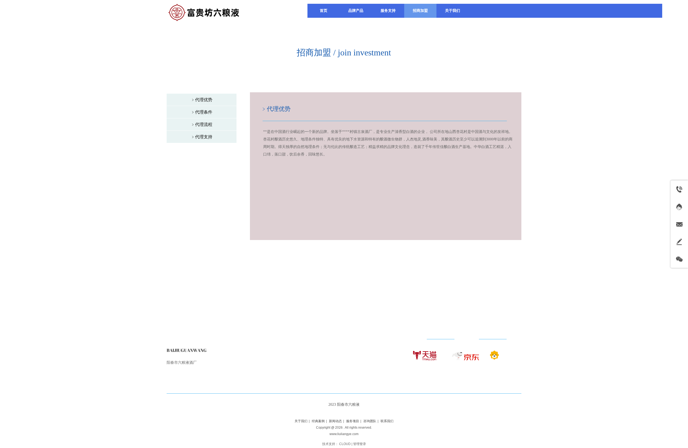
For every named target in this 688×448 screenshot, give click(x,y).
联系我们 (387, 421)
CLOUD (345, 444)
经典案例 (318, 421)
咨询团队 (369, 421)
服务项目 (352, 421)
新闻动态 (335, 421)
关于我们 (301, 421)
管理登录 (359, 444)
